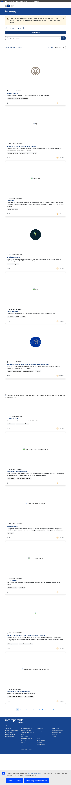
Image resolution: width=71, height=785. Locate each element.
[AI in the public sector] (35, 244)
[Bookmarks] (64, 11)
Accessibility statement (26, 749)
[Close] (63, 18)
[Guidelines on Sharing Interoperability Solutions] (35, 133)
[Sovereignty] (35, 188)
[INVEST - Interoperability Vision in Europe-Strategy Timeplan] (35, 623)
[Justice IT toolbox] (35, 298)
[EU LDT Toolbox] (35, 568)
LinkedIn (54, 736)
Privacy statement (25, 747)
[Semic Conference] (35, 513)
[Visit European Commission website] (13, 5)
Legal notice (24, 745)
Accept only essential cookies (36, 781)
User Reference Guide (26, 730)
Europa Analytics (41, 744)
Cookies (38, 738)
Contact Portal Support (26, 738)
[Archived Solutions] (35, 79)
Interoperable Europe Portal (11, 730)
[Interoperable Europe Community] (35, 459)
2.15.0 (6, 725)
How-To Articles (24, 736)
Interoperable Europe (10, 736)
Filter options (35, 32)
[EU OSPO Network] (35, 405)
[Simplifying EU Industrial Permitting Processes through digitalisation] (35, 351)
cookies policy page (34, 773)
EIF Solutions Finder (10, 734)
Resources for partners (42, 736)
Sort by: (50, 47)
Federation (23, 743)
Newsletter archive (56, 732)
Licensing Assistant (9, 732)
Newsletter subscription (57, 730)
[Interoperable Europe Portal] (10, 11)
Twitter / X (54, 734)
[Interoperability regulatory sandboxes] (35, 678)
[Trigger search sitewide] (63, 38)
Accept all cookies (14, 781)
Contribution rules (25, 740)
